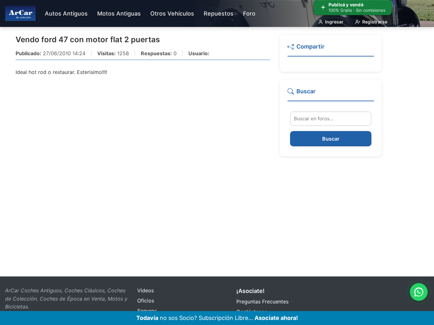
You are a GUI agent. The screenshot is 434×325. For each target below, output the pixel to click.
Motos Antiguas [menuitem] (119, 13)
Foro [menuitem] (249, 13)
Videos (145, 290)
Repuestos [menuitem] (219, 13)
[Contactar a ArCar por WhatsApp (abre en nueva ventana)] (419, 292)
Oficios (145, 300)
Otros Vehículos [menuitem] (172, 13)
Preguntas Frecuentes (262, 301)
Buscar (330, 139)
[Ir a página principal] (20, 13)
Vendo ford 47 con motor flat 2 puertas (88, 39)
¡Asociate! (250, 291)
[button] (331, 49)
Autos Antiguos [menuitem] (66, 13)
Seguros (147, 311)
